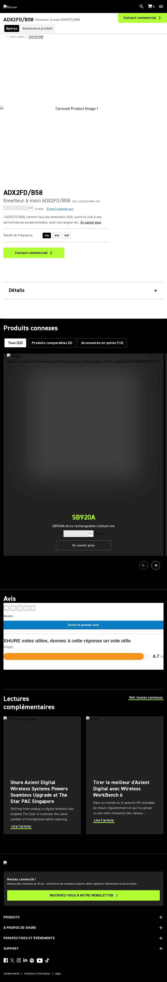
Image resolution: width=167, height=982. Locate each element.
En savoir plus (90, 222)
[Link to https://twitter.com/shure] (12, 960)
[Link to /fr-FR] (12, 6)
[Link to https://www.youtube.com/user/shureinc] (40, 961)
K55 (57, 235)
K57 (67, 235)
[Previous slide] (143, 565)
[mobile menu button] (161, 6)
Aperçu (11, 28)
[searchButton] (141, 6)
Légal (58, 973)
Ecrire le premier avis (60, 209)
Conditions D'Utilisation (37, 973)
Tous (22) (15, 343)
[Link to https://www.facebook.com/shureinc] (5, 960)
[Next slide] (155, 565)
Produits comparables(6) (52, 343)
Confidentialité (11, 973)
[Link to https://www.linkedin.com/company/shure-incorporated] (25, 960)
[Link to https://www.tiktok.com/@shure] (47, 960)
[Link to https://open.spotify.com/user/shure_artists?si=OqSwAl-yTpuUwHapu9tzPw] (32, 960)
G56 (47, 235)
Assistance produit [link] (38, 28)
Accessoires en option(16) (102, 343)
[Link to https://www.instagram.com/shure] (19, 960)
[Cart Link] (150, 7)
